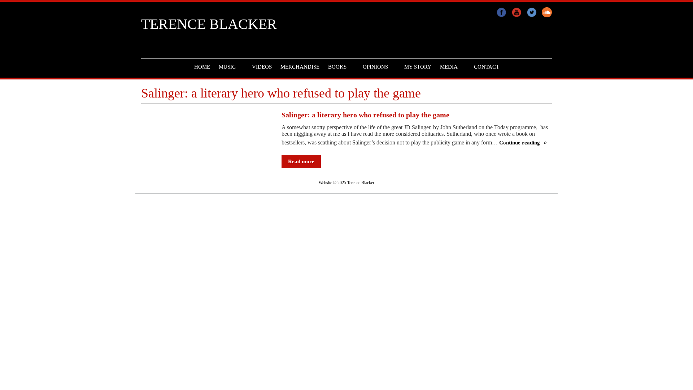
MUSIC (227, 67)
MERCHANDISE (299, 67)
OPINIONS (375, 67)
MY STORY (417, 67)
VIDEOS (262, 67)
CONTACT (486, 67)
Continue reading (520, 143)
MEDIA (449, 67)
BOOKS (337, 67)
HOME (202, 67)
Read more (301, 161)
